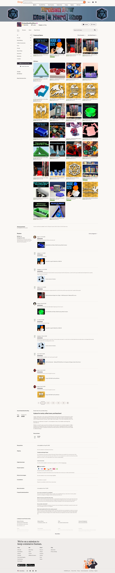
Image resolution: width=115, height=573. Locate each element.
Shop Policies (37, 30)
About (30, 30)
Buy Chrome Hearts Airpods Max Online (65, 529)
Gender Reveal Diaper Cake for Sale (44, 529)
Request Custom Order (25, 63)
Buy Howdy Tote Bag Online (63, 522)
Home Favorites (51, 4)
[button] (85, 24)
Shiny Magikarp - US (21, 525)
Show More (57, 533)
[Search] (84, 2)
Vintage (66, 4)
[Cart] (95, 2)
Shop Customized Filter (83, 522)
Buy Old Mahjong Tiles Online (22, 524)
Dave (38, 236)
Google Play (31, 565)
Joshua (38, 253)
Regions (96, 570)
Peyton (38, 303)
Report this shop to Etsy (21, 78)
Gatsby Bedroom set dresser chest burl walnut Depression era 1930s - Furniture (87, 530)
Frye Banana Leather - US (42, 522)
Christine (39, 269)
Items (18, 30)
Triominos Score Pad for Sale (22, 522)
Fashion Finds (59, 4)
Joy (38, 353)
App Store (21, 565)
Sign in (89, 2)
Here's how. (64, 462)
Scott (38, 370)
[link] (38, 402)
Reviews (24, 30)
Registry (72, 4)
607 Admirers (19, 73)
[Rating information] (23, 25)
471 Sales (18, 71)
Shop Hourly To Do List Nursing (23, 529)
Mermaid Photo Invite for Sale (22, 531)
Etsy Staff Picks (42, 4)
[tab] (24, 35)
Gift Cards (78, 4)
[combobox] (53, 2)
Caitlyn (38, 287)
